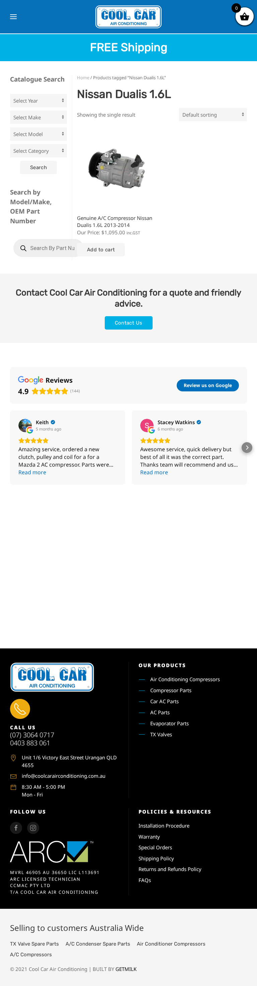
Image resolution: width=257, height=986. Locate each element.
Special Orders (155, 847)
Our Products (162, 665)
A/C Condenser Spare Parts (98, 944)
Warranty (149, 836)
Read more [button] (32, 472)
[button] (13, 16)
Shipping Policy (156, 858)
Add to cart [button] (101, 250)
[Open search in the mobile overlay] (48, 248)
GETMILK (126, 969)
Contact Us (129, 323)
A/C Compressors (31, 955)
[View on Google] (25, 425)
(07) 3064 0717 (32, 734)
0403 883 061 (30, 742)
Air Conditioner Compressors (171, 944)
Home (83, 78)
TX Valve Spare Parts (34, 944)
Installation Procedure (164, 825)
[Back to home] (128, 16)
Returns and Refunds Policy (170, 869)
